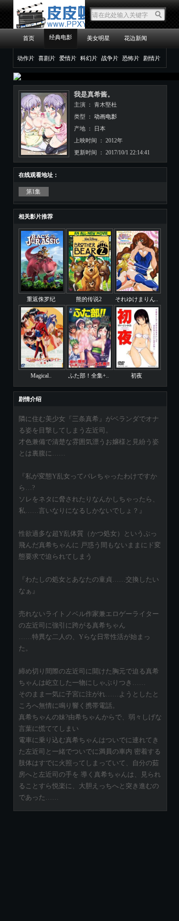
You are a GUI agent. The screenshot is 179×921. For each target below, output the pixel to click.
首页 (28, 38)
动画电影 (105, 116)
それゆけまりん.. (136, 299)
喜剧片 (46, 58)
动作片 (25, 58)
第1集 (33, 191)
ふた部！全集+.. (88, 375)
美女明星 (98, 38)
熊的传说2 (89, 299)
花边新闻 (135, 38)
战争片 (109, 58)
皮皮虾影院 (49, 14)
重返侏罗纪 (41, 299)
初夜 (136, 375)
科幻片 (88, 58)
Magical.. (41, 375)
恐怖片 (130, 58)
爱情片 (67, 58)
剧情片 (151, 58)
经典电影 (60, 37)
